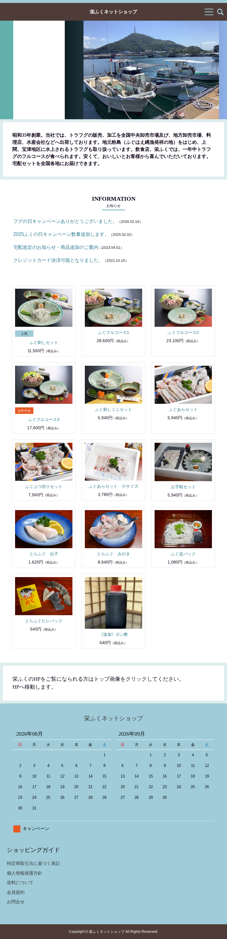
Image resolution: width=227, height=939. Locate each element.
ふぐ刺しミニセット (113, 409)
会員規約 (16, 892)
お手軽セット (183, 486)
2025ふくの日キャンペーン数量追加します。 (61, 234)
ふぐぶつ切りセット (43, 486)
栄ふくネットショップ (113, 11)
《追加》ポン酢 (113, 634)
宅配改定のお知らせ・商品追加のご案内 (55, 247)
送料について (20, 882)
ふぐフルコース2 (183, 332)
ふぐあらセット (183, 409)
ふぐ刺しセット (43, 342)
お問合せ (16, 901)
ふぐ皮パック (183, 553)
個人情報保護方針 (24, 873)
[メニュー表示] (209, 12)
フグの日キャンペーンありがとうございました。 (65, 221)
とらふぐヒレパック (43, 620)
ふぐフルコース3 (43, 419)
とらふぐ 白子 (43, 553)
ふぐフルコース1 (113, 332)
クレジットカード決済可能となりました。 (58, 260)
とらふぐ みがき (113, 553)
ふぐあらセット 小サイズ (113, 486)
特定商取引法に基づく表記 (33, 863)
